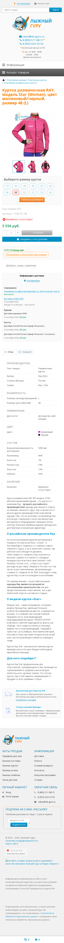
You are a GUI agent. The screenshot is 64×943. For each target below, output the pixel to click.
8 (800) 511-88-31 (33, 40)
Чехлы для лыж (10, 779)
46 (7, 192)
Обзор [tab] (11, 352)
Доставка (39, 756)
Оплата (38, 760)
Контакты (39, 770)
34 (7, 185)
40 (33, 185)
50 (24, 192)
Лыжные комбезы (11, 775)
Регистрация (12, 796)
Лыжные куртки (10, 765)
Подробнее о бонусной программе (26, 254)
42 (41, 185)
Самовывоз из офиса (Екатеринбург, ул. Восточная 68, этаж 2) (32, 291)
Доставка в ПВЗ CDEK (14, 299)
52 (33, 192)
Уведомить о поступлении (33, 239)
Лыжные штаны (10, 770)
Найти (56, 9)
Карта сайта (12, 843)
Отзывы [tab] (26, 352)
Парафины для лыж (12, 756)
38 (24, 185)
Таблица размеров (32, 199)
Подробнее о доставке (26, 700)
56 (50, 192)
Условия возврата (43, 765)
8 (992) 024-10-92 (33, 43)
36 (15, 185)
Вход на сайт (43, 3)
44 (50, 185)
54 (41, 192)
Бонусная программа (45, 775)
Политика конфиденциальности (22, 840)
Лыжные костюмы (11, 760)
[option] (18, 166)
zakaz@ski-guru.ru (33, 36)
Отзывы (38, 779)
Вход (8, 792)
